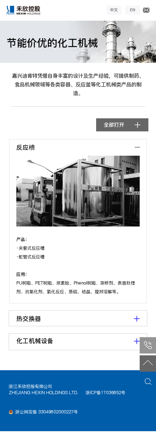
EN (132, 10)
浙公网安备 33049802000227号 (46, 412)
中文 (114, 10)
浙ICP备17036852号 (106, 392)
